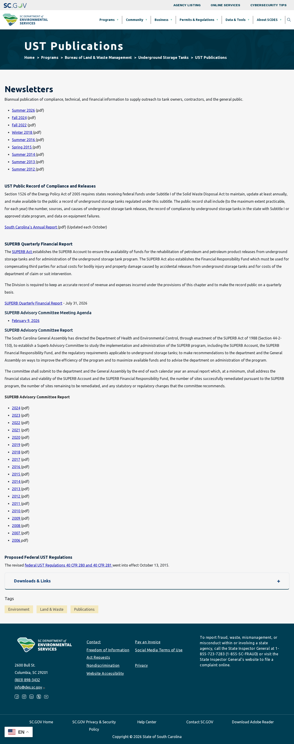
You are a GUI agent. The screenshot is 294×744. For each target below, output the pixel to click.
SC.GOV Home (41, 722)
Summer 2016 (24, 140)
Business (161, 20)
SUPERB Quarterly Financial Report (33, 303)
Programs (107, 20)
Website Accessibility (105, 673)
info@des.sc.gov (28, 687)
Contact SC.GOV (199, 722)
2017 (16, 459)
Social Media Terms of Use (159, 650)
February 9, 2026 (26, 321)
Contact (94, 642)
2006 (16, 540)
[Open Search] (289, 19)
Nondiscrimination (103, 665)
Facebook (17, 697)
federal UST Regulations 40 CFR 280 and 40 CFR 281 (69, 565)
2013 (16, 489)
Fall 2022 (19, 125)
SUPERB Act (22, 252)
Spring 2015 (22, 147)
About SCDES (267, 20)
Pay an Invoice (147, 642)
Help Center (146, 722)
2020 (16, 437)
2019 (16, 445)
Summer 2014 (24, 154)
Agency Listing (187, 5)
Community (134, 20)
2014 (16, 481)
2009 (16, 518)
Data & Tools (236, 20)
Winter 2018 (22, 132)
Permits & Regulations (197, 20)
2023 (16, 415)
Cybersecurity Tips (268, 5)
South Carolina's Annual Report (31, 227)
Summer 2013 (24, 162)
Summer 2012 (24, 169)
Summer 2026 (23, 110)
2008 (16, 526)
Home (29, 57)
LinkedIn (31, 697)
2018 (16, 452)
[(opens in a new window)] (15, 5)
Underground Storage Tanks (163, 57)
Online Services (225, 5)
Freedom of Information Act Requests (108, 653)
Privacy (141, 665)
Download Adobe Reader (253, 722)
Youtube (46, 697)
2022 (16, 423)
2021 (16, 430)
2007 (16, 533)
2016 (16, 467)
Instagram (24, 697)
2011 (16, 504)
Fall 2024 (19, 118)
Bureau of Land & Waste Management (98, 57)
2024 (16, 408)
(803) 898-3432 (27, 680)
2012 (16, 496)
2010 (16, 511)
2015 (16, 474)
